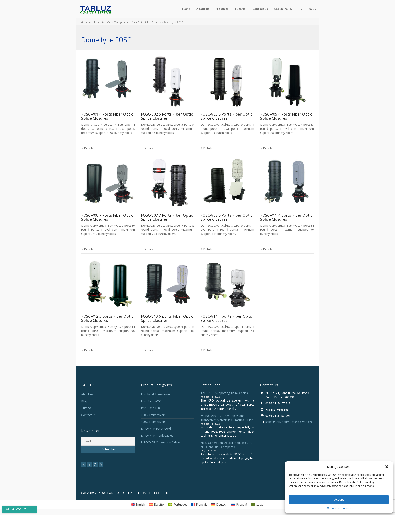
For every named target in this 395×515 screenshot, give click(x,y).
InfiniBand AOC (151, 401)
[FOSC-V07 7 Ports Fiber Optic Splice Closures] (167, 182)
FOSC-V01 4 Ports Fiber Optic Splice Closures (107, 116)
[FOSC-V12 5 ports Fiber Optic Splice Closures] (108, 283)
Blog (84, 401)
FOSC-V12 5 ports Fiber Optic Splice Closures (107, 318)
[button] (387, 467)
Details (88, 148)
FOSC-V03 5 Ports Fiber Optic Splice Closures (226, 116)
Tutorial (240, 9)
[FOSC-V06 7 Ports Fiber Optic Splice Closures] (108, 182)
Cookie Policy (283, 9)
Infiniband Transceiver (155, 394)
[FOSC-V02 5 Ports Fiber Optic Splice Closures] (167, 81)
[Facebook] (89, 464)
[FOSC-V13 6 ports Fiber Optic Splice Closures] (167, 283)
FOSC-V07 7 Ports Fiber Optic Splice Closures (167, 217)
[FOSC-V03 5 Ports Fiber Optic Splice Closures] (227, 81)
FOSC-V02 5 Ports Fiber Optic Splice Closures (167, 116)
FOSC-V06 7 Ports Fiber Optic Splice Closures (107, 217)
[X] (83, 464)
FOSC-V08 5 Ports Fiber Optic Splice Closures (226, 217)
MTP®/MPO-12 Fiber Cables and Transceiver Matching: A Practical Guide (227, 418)
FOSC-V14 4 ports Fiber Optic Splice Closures (227, 318)
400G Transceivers (153, 422)
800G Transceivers (153, 415)
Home (186, 9)
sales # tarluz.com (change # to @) (288, 422)
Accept (339, 499)
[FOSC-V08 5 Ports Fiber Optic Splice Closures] (227, 182)
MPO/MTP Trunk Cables (157, 435)
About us (202, 9)
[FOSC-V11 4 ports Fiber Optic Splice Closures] (287, 182)
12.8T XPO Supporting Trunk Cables (224, 393)
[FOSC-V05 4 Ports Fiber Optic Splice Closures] (287, 81)
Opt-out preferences (339, 508)
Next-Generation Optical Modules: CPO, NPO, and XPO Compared (227, 445)
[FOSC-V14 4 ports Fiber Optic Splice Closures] (227, 283)
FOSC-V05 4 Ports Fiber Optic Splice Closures (286, 116)
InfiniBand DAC (151, 408)
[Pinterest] (95, 464)
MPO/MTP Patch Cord (156, 429)
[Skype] (101, 464)
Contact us (260, 9)
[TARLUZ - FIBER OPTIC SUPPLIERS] (95, 10)
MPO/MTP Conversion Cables (161, 442)
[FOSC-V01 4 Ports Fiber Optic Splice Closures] (108, 81)
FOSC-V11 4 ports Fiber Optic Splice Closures (286, 217)
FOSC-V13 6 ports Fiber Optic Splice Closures (167, 318)
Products (222, 9)
